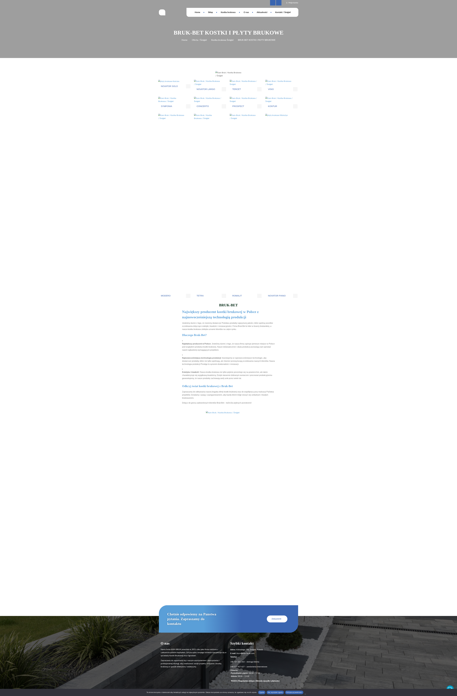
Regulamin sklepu (246, 681)
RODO (234, 681)
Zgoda (261, 692)
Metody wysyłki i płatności (268, 681)
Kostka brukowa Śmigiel (222, 40)
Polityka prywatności (294, 692)
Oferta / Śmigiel (199, 40)
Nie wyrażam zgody (275, 692)
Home (184, 40)
